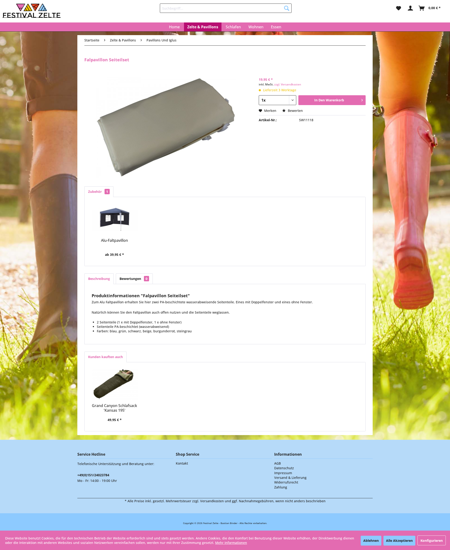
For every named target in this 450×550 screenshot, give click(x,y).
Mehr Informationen (231, 542)
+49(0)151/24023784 (93, 475)
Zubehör (98, 191)
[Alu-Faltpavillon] (115, 219)
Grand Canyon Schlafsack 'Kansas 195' (114, 408)
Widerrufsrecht (286, 482)
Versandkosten (212, 501)
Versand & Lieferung (290, 477)
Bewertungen (133, 278)
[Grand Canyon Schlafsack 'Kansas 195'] (115, 384)
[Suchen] (287, 8)
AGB (277, 463)
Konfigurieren (431, 540)
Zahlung (280, 487)
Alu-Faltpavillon (114, 240)
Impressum (283, 473)
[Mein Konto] (410, 8)
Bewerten (295, 110)
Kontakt (182, 463)
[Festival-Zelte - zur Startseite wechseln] (31, 11)
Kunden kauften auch (105, 357)
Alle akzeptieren (399, 540)
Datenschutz (284, 468)
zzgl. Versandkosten (287, 84)
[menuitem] (226, 8)
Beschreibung (99, 278)
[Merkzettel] (399, 8)
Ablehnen (371, 540)
